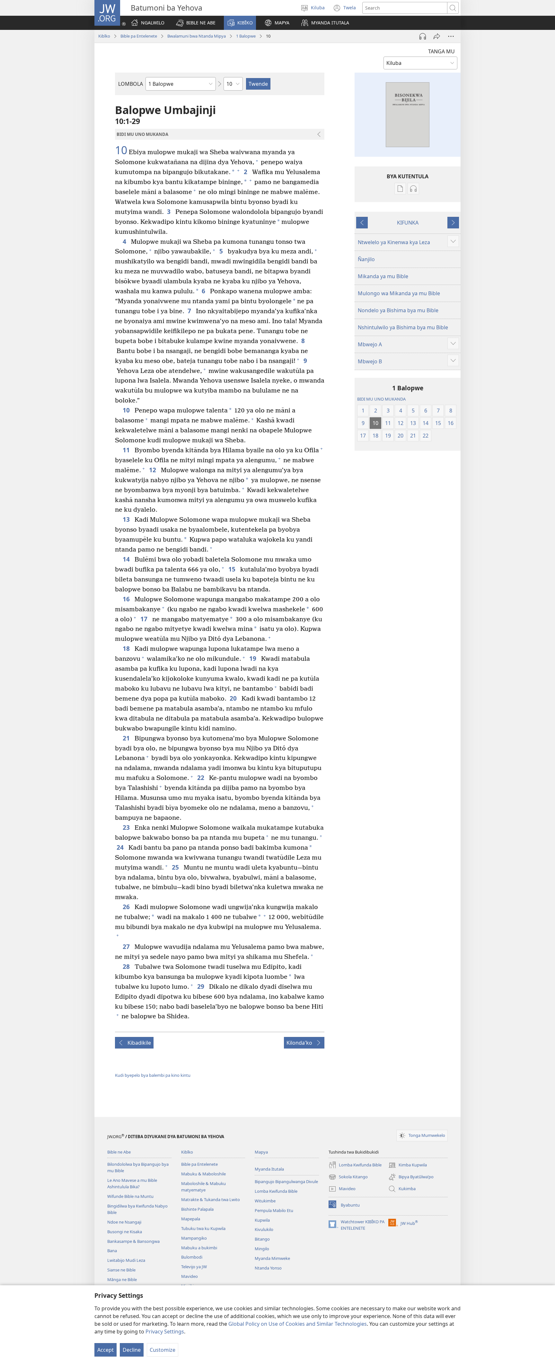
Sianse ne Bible (121, 1270)
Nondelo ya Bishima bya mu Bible (398, 310)
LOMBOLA (130, 83)
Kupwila (262, 1220)
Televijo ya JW (194, 1267)
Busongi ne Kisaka (124, 1232)
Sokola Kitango (348, 1177)
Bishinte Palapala (197, 1209)
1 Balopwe (246, 36)
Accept (105, 1349)
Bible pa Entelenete (138, 36)
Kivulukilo (264, 1229)
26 (127, 907)
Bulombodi (191, 1257)
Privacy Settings (164, 1331)
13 (127, 519)
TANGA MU (441, 51)
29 (201, 986)
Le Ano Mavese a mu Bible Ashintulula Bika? (132, 1183)
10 (121, 150)
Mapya (261, 1152)
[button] (196, 23)
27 (127, 946)
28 (127, 966)
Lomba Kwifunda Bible (276, 1191)
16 (127, 599)
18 (127, 648)
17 (144, 619)
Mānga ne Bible (122, 1279)
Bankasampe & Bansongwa (133, 1241)
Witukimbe (265, 1201)
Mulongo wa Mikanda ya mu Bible (399, 293)
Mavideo (189, 1276)
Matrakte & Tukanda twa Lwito (210, 1199)
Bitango (262, 1239)
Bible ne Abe (119, 1152)
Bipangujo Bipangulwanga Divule (286, 1181)
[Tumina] (437, 36)
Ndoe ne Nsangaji (124, 1222)
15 (232, 569)
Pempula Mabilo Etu (274, 1210)
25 (176, 867)
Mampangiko (194, 1238)
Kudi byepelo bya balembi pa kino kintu (152, 1075)
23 (127, 827)
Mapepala (190, 1219)
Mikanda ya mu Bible (383, 276)
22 (201, 777)
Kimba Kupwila (407, 1165)
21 (127, 738)
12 (153, 470)
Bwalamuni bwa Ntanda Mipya (196, 36)
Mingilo (262, 1249)
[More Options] (451, 36)
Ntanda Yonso (268, 1268)
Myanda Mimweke (272, 1258)
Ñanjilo (366, 259)
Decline (132, 1349)
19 (253, 658)
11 (127, 450)
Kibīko (104, 36)
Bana (112, 1250)
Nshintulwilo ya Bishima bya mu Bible (403, 327)
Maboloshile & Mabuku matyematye (203, 1187)
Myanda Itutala (269, 1169)
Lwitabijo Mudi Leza (126, 1260)
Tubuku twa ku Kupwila (203, 1228)
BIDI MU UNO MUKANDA (381, 399)
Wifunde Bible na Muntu (130, 1196)
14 (127, 559)
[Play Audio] (422, 36)
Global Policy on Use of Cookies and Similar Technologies (297, 1323)
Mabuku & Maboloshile (203, 1174)
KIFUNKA (407, 222)
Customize (162, 1349)
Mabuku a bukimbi (199, 1248)
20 (234, 698)
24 (121, 847)
